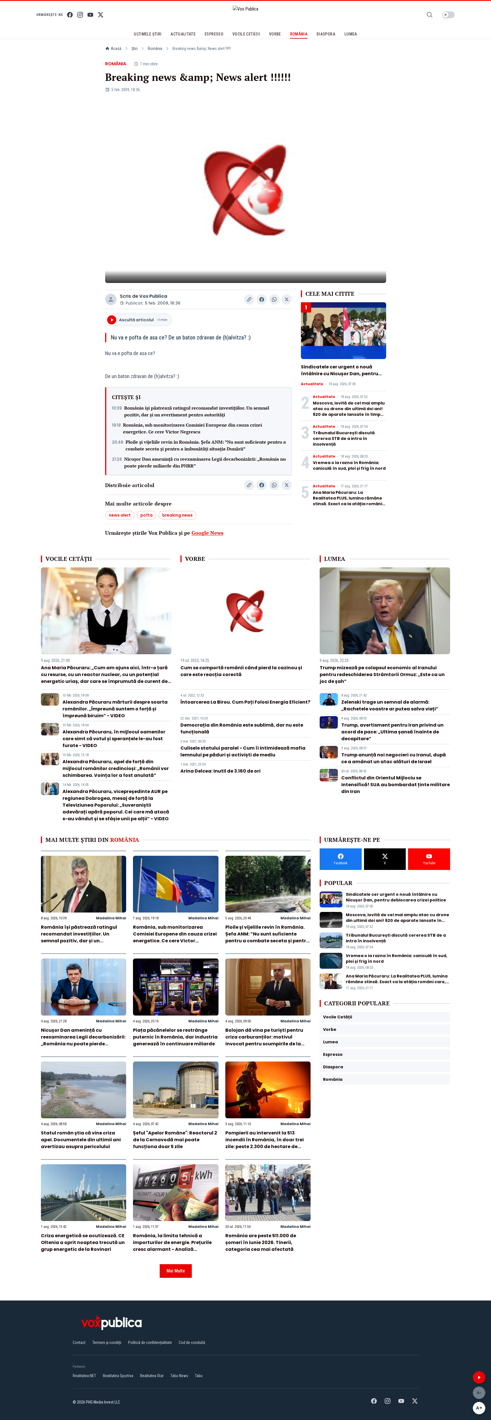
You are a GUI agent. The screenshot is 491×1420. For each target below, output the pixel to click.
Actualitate (312, 384)
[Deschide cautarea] (429, 14)
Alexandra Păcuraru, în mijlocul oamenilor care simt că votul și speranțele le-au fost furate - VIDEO (114, 739)
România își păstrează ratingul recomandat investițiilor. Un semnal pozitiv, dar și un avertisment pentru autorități (196, 411)
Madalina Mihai (111, 918)
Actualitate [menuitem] (182, 34)
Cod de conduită (192, 1342)
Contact (79, 1342)
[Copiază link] (249, 299)
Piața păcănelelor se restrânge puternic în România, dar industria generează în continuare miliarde (175, 1037)
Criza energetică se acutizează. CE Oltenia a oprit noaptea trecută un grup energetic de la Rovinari (83, 1242)
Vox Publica (153, 296)
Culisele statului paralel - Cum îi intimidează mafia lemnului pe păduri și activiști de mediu (242, 751)
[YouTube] (90, 14)
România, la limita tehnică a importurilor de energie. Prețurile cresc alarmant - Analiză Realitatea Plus (172, 1245)
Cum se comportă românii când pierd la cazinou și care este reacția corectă (241, 671)
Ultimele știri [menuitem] (147, 34)
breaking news (177, 515)
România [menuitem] (298, 34)
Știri (135, 48)
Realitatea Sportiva (118, 1375)
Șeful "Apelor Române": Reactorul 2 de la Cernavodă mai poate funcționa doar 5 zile (175, 1140)
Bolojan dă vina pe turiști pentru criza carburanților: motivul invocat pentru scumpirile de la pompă (264, 1040)
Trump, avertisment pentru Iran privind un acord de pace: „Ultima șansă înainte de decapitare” (392, 732)
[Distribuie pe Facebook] (262, 299)
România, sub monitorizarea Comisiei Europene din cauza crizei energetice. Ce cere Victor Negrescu (192, 428)
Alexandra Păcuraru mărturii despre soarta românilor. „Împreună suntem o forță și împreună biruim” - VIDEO (115, 709)
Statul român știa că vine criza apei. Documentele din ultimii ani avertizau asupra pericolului (81, 1140)
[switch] (448, 14)
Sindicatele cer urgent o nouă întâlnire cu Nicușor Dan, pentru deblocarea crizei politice (339, 374)
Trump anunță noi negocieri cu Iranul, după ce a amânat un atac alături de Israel (393, 758)
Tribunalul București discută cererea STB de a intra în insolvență (344, 438)
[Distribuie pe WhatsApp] (274, 299)
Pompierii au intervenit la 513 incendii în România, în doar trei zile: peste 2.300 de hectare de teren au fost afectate (264, 1143)
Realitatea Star (152, 1375)
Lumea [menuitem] (350, 34)
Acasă (116, 48)
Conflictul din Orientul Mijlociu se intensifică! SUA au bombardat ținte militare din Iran (395, 785)
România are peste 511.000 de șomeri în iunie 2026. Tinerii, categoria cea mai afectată (260, 1242)
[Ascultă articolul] (479, 1377)
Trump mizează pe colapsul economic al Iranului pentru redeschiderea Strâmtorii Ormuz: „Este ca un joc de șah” (382, 674)
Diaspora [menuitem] (326, 34)
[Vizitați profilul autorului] (110, 299)
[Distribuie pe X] (287, 299)
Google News (207, 532)
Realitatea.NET (84, 1375)
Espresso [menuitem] (214, 34)
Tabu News (179, 1375)
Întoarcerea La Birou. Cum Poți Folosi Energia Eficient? (245, 702)
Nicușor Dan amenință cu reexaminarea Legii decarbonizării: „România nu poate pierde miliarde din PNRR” (205, 462)
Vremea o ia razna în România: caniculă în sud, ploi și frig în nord (349, 465)
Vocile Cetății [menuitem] (246, 34)
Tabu (199, 1375)
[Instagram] (80, 14)
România (155, 48)
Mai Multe (176, 1271)
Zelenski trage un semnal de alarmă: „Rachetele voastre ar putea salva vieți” (389, 705)
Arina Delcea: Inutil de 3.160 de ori (220, 771)
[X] (100, 14)
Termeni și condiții (106, 1342)
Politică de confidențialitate (150, 1342)
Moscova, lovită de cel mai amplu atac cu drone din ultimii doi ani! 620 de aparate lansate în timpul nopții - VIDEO (349, 411)
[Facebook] (69, 14)
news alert (120, 515)
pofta (146, 515)
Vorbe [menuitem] (275, 34)
